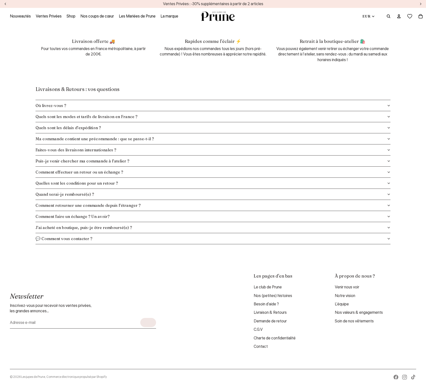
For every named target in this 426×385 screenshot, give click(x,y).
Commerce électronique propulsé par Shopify (76, 377)
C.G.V (258, 329)
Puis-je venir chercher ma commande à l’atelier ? (82, 160)
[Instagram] (405, 377)
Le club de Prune (268, 287)
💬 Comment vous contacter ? (64, 238)
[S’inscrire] (148, 322)
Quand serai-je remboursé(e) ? (65, 194)
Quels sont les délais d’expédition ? (68, 127)
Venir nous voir (347, 287)
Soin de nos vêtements (354, 321)
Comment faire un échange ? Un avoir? (72, 216)
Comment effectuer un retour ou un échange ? (79, 172)
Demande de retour (270, 321)
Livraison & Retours (270, 312)
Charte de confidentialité (275, 338)
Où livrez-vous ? (51, 105)
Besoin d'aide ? (266, 304)
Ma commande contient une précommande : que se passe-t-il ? (95, 138)
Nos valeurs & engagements (359, 312)
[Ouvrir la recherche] (388, 16)
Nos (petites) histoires (273, 295)
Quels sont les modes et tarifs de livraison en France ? (86, 116)
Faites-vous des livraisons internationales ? (76, 149)
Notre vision (345, 295)
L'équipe (342, 304)
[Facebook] (396, 377)
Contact (261, 346)
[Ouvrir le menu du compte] (398, 16)
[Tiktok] (413, 377)
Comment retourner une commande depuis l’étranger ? (88, 205)
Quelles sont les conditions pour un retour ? (77, 183)
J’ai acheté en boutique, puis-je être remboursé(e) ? (84, 227)
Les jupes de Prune (33, 377)
